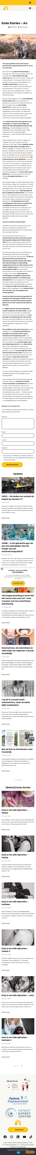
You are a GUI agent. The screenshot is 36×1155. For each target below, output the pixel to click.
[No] (30, 1152)
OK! (18, 1152)
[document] (18, 577)
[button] (2, 569)
